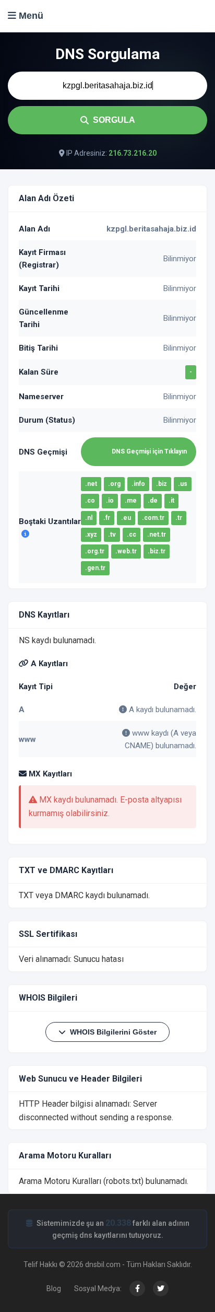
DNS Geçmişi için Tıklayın (149, 451)
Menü (29, 15)
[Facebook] (137, 1288)
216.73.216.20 (133, 153)
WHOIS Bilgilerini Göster (113, 1032)
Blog (53, 1288)
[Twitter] (161, 1288)
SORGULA (114, 119)
